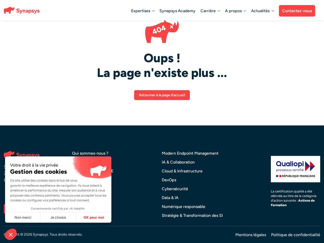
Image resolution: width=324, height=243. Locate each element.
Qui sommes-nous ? (90, 153)
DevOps (169, 179)
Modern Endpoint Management (190, 153)
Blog (76, 206)
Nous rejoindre (85, 179)
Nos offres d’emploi (90, 188)
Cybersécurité (175, 188)
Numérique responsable (183, 206)
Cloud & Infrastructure (182, 171)
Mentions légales (250, 234)
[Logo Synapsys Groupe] (23, 10)
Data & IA (170, 197)
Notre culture (84, 162)
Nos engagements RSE (92, 171)
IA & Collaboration (178, 162)
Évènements (83, 197)
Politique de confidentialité (295, 234)
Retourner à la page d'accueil (162, 95)
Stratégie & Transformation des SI (192, 215)
